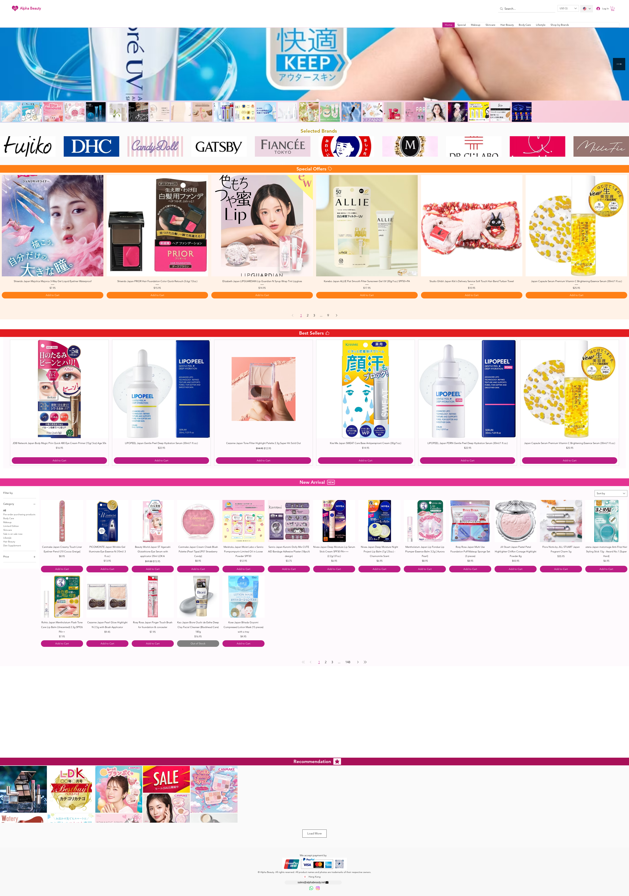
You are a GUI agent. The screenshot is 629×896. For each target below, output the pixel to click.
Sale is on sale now (12, 533)
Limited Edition (11, 526)
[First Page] (303, 655)
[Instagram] (317, 888)
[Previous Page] (293, 315)
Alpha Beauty (30, 8)
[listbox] (568, 8)
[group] (314, 403)
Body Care (8, 518)
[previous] (6, 148)
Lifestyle (7, 537)
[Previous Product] (5, 403)
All (4, 510)
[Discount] (282, 164)
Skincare (7, 529)
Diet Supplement (12, 545)
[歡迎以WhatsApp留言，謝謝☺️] (311, 888)
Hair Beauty (9, 541)
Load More (314, 833)
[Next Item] (619, 64)
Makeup (7, 522)
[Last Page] (365, 655)
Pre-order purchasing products (19, 514)
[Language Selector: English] (586, 8)
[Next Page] (337, 315)
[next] (623, 148)
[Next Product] (624, 403)
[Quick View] (52, 226)
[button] (568, 8)
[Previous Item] (10, 64)
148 (347, 655)
